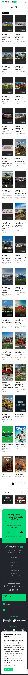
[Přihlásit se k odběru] (21, 532)
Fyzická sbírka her (14, 570)
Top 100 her (14, 573)
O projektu (14, 557)
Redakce (14, 560)
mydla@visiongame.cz (14, 583)
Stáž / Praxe (14, 565)
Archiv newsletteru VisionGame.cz (14, 576)
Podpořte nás (14, 562)
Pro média (14, 568)
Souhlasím (8, 670)
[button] (22, 492)
